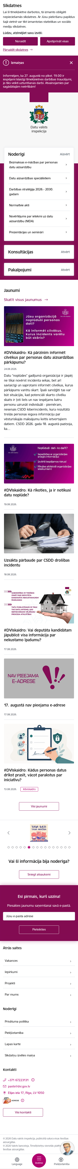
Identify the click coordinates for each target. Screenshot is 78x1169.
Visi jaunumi (39, 806)
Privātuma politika (17, 1021)
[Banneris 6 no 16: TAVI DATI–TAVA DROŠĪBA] (39, 833)
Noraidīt (20, 41)
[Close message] (71, 62)
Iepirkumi (11, 972)
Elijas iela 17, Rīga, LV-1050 (26, 1093)
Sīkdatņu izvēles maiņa (20, 1055)
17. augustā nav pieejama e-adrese (34, 705)
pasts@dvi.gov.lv (19, 1086)
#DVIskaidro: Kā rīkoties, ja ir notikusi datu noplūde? (37, 492)
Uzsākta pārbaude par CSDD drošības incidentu (37, 562)
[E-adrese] (11, 1100)
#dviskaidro (29, 789)
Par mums (12, 994)
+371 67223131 (18, 1080)
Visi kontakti (23, 1112)
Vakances (11, 961)
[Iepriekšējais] (8, 833)
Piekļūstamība (14, 1033)
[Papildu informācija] (32, 1079)
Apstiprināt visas (58, 41)
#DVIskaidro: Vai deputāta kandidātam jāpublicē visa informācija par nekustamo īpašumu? (38, 635)
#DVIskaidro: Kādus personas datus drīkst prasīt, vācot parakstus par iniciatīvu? (35, 775)
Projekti (10, 983)
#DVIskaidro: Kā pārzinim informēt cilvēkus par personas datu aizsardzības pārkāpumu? (39, 357)
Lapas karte (13, 1044)
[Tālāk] (69, 833)
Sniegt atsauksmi (39, 874)
